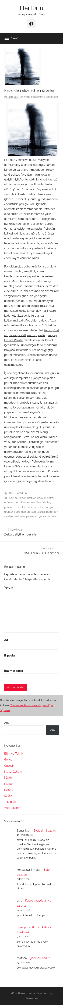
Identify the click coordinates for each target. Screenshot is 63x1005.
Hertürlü (31, 8)
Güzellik (9, 765)
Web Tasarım (12, 807)
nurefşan (22, 927)
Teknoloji (10, 801)
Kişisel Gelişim (13, 771)
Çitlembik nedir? (39, 958)
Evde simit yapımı (45, 830)
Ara (6, 723)
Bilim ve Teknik (18, 493)
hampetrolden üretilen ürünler (27, 498)
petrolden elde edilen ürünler (32, 502)
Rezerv (8, 789)
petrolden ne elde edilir (18, 507)
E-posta (10, 655)
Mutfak (8, 783)
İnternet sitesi (13, 670)
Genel (8, 759)
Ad (7, 640)
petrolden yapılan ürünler (41, 516)
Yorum (9, 587)
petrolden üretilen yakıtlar (29, 511)
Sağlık (8, 795)
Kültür (8, 777)
